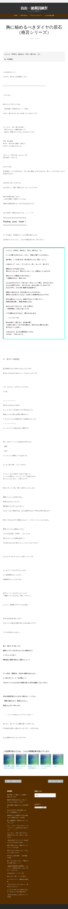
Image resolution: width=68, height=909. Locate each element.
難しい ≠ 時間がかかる (13, 781)
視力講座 (37, 38)
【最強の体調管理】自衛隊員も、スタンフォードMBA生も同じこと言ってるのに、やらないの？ (17, 868)
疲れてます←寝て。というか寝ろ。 (17, 876)
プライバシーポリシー (36, 15)
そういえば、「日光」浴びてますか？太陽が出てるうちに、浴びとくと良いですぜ (17, 835)
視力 (32, 38)
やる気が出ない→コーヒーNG (15, 873)
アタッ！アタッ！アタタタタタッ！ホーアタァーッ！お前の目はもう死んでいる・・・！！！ (17, 828)
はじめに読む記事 (49, 15)
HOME (15, 15)
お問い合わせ (23, 15)
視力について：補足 (55, 781)
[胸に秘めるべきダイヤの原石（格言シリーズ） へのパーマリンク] (27, 38)
